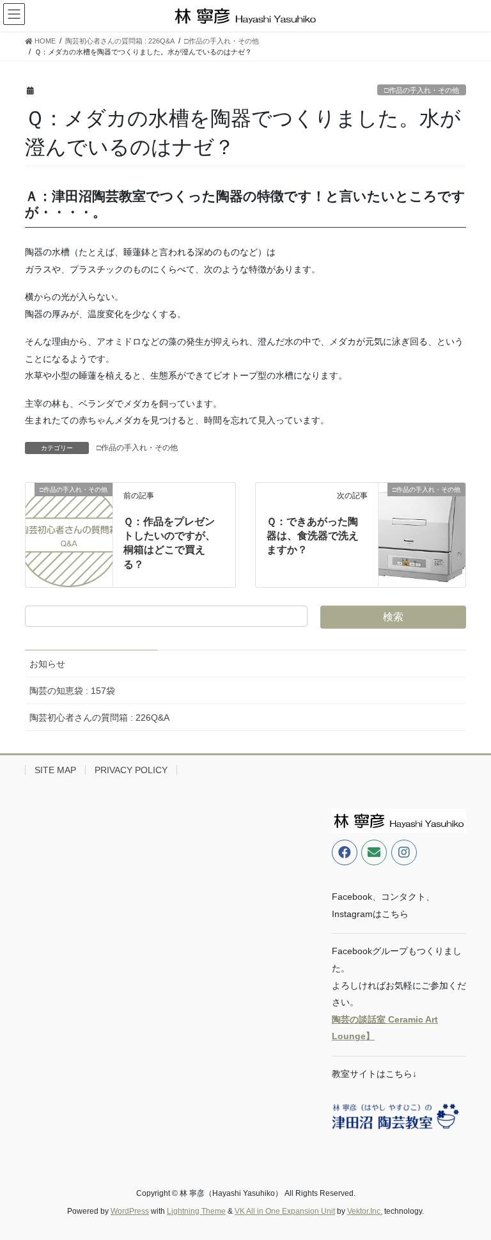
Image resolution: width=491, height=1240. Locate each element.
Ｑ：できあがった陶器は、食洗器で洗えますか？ (313, 536)
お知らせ (47, 664)
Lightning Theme (196, 1211)
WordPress (130, 1211)
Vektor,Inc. (364, 1211)
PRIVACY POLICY (131, 770)
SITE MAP (55, 770)
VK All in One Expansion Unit (285, 1211)
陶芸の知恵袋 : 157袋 (72, 691)
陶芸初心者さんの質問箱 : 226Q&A (99, 717)
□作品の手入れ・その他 (421, 90)
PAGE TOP (467, 1191)
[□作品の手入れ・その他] (69, 525)
